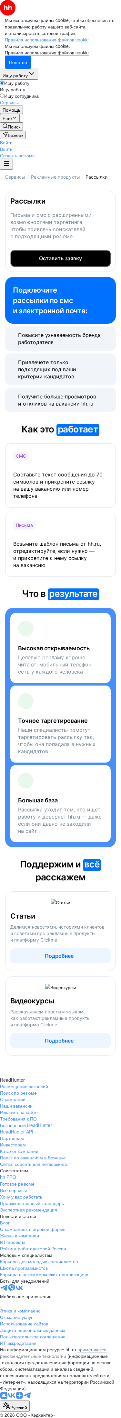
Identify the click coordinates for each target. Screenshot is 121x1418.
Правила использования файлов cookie (47, 52)
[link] (11, 126)
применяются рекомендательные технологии (53, 1352)
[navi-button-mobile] (6, 164)
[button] (6, 142)
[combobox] (15, 1406)
